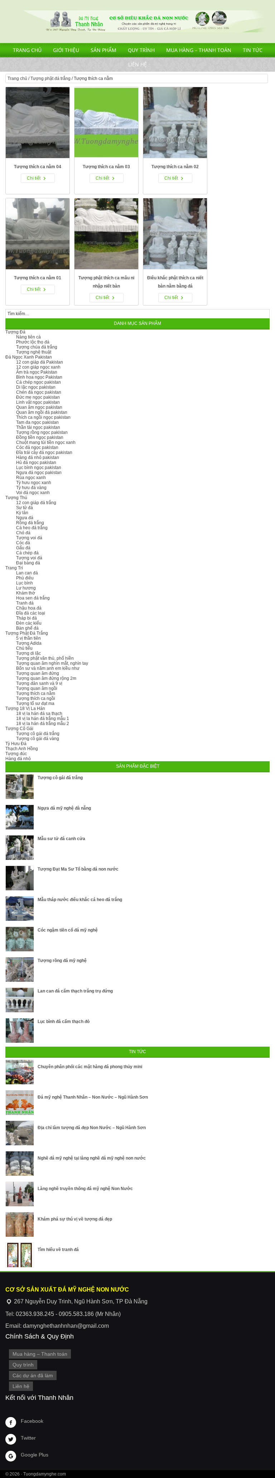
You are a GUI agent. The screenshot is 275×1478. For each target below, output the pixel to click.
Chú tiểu (24, 648)
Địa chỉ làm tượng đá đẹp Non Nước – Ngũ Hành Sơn (92, 1127)
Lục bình (24, 583)
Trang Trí (14, 567)
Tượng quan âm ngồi (36, 688)
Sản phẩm (103, 50)
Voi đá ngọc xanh (33, 492)
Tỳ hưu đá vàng (31, 487)
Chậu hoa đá (29, 608)
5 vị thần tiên (28, 638)
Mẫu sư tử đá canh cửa (61, 838)
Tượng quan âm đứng (37, 673)
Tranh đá (25, 603)
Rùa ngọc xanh (31, 477)
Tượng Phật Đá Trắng (26, 633)
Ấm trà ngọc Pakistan (36, 372)
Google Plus (34, 1455)
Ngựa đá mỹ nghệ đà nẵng (64, 808)
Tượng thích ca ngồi (35, 698)
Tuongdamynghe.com (44, 1474)
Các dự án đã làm (33, 1375)
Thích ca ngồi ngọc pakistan (43, 417)
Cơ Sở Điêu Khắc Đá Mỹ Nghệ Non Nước (137, 21)
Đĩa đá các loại (30, 613)
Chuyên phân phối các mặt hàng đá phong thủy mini (90, 1066)
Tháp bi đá (26, 618)
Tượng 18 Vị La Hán (25, 708)
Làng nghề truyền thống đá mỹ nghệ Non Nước (85, 1188)
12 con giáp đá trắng (36, 502)
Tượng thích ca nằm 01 (37, 277)
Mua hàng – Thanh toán (198, 50)
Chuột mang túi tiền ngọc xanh (46, 442)
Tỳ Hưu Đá (15, 743)
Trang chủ (27, 50)
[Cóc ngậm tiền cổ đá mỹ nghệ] (19, 939)
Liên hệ (137, 64)
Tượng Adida (29, 643)
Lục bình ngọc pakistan (38, 467)
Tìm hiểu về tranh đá (58, 1249)
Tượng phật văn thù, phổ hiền (45, 658)
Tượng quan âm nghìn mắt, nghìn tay (52, 663)
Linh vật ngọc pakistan (38, 402)
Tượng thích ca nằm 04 (37, 166)
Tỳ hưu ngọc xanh (33, 482)
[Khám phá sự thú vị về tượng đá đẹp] (19, 1224)
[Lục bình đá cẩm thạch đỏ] (19, 1030)
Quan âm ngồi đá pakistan (41, 412)
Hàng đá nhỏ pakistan (37, 457)
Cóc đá (23, 542)
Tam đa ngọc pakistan (37, 422)
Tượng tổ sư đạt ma (35, 703)
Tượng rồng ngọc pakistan (42, 432)
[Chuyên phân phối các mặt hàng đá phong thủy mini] (19, 1072)
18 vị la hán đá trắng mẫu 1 (42, 718)
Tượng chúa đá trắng (36, 347)
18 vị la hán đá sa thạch (39, 713)
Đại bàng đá (28, 562)
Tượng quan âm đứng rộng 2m (46, 678)
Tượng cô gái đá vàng (37, 738)
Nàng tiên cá (28, 337)
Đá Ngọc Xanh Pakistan (28, 357)
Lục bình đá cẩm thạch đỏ (64, 1021)
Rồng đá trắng (30, 522)
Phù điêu (25, 578)
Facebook (32, 1421)
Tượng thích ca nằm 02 (175, 166)
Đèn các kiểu (29, 623)
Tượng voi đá (29, 537)
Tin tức (252, 50)
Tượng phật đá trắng (50, 78)
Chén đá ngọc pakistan (38, 392)
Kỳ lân (22, 512)
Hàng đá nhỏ (18, 758)
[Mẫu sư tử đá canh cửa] (19, 847)
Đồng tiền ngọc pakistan (39, 437)
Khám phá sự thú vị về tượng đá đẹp (75, 1219)
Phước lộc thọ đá (32, 342)
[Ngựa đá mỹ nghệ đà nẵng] (19, 817)
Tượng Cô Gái (19, 728)
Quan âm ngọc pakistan (39, 407)
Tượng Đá (15, 332)
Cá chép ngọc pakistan (38, 382)
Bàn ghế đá (27, 628)
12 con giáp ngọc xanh (38, 367)
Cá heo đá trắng (32, 527)
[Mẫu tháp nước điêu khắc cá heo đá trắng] (19, 908)
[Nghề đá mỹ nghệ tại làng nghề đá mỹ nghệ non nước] (19, 1163)
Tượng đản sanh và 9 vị (39, 683)
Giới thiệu (66, 50)
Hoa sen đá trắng (33, 598)
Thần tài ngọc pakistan (38, 427)
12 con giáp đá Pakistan (39, 362)
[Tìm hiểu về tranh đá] (19, 1255)
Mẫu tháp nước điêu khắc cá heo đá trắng (80, 899)
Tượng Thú (16, 497)
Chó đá (23, 532)
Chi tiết (33, 178)
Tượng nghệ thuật (33, 352)
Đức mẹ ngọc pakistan (38, 397)
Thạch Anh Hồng (21, 748)
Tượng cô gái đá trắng (37, 733)
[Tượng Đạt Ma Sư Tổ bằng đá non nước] (19, 878)
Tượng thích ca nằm (35, 693)
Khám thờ (25, 593)
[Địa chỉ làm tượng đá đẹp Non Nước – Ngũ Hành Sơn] (19, 1133)
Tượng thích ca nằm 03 (106, 166)
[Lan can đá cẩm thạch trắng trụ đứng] (19, 1000)
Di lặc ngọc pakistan (36, 387)
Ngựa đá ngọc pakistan (39, 472)
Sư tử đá (24, 507)
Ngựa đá (24, 517)
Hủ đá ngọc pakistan (36, 462)
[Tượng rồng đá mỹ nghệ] (19, 969)
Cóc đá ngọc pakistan (37, 447)
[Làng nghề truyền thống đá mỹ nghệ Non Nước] (19, 1194)
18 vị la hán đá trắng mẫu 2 (42, 723)
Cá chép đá (27, 552)
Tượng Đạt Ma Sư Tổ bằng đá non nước (78, 869)
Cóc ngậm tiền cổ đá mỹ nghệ (68, 930)
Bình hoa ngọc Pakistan (39, 377)
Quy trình (141, 50)
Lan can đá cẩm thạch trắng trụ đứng (75, 991)
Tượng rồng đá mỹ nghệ (62, 960)
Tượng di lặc (28, 653)
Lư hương (26, 588)
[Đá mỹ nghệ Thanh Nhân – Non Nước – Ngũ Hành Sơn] (19, 1102)
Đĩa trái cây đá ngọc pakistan (44, 452)
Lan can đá (27, 572)
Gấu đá (23, 547)
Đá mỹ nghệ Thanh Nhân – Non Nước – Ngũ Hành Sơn (93, 1097)
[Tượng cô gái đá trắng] (19, 786)
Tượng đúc (16, 753)
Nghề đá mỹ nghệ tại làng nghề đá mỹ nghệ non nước (92, 1158)
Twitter (28, 1438)
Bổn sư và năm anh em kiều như (47, 668)
